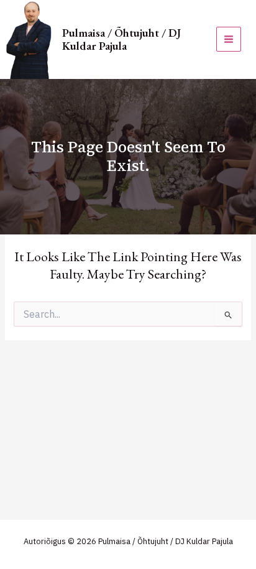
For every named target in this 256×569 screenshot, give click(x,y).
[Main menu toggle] (228, 39)
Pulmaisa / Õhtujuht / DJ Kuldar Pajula (121, 39)
